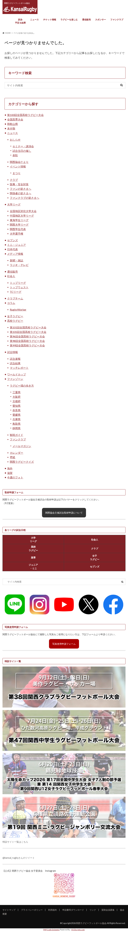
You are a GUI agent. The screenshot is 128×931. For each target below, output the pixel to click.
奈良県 (16, 410)
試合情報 (12, 352)
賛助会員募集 (108, 910)
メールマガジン (21, 446)
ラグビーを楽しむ (69, 19)
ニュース (34, 19)
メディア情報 (15, 253)
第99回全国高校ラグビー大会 (27, 345)
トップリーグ (18, 282)
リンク (93, 910)
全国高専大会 (15, 119)
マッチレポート (19, 367)
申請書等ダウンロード (73, 910)
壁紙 (12, 457)
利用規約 (52, 910)
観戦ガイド (16, 434)
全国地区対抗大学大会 (23, 211)
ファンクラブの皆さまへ (24, 197)
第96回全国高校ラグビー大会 (27, 336)
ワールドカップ (16, 374)
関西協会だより (19, 161)
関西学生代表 (18, 229)
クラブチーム (15, 298)
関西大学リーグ (19, 224)
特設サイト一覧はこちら (15, 841)
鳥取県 (16, 423)
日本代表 (12, 249)
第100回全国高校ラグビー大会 (25, 114)
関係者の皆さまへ (20, 193)
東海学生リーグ (19, 220)
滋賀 (9, 472)
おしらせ (15, 139)
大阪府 (16, 396)
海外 (9, 468)
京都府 (16, 401)
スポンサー (100, 19)
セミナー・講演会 (23, 146)
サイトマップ (9, 910)
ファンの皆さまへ (20, 188)
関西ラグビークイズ (22, 461)
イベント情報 (18, 166)
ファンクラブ (116, 19)
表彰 (15, 155)
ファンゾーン (15, 378)
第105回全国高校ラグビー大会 (28, 331)
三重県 (16, 392)
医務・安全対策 (19, 184)
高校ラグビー (15, 320)
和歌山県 (12, 123)
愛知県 (16, 405)
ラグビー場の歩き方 (22, 385)
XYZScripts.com (78, 930)
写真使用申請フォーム (64, 643)
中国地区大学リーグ (22, 215)
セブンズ (12, 240)
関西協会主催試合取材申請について (64, 512)
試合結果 (15, 363)
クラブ (14, 179)
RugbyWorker (18, 309)
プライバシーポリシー (32, 910)
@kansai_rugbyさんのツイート (18, 857)
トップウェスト (19, 287)
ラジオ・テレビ (19, 264)
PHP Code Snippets (51, 930)
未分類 (11, 128)
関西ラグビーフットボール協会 (91, 923)
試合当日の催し (21, 150)
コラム (11, 302)
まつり (16, 173)
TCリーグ (15, 291)
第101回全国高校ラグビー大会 (28, 327)
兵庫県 (16, 419)
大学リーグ (13, 204)
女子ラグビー (15, 316)
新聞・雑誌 (16, 260)
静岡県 (16, 428)
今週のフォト (15, 477)
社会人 (11, 276)
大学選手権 (16, 233)
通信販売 (86, 19)
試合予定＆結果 (20, 21)
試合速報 (15, 358)
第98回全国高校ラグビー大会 (27, 340)
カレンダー (16, 452)
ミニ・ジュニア (16, 244)
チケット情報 (49, 19)
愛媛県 (16, 414)
